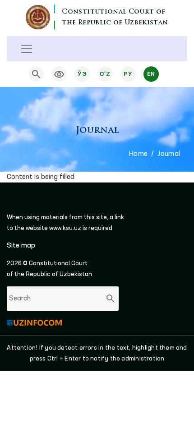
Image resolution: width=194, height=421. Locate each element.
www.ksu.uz (66, 228)
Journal (168, 154)
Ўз (82, 74)
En (151, 74)
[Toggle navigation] (26, 49)
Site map (21, 245)
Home (138, 154)
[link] (59, 74)
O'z (105, 74)
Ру (128, 74)
